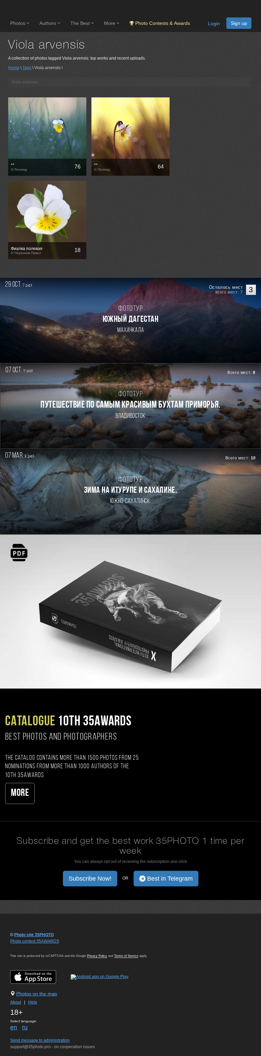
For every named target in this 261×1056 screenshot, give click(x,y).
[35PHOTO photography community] (36, 9)
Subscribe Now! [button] (90, 878)
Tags (26, 67)
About (15, 1002)
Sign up (239, 23)
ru (25, 1027)
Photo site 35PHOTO (34, 934)
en (13, 1027)
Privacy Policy (97, 956)
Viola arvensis (25, 82)
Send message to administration (40, 1040)
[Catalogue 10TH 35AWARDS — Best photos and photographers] (130, 611)
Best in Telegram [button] (169, 878)
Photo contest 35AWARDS (34, 941)
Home (13, 67)
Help (32, 1002)
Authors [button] (48, 23)
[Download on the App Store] (40, 976)
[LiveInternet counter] (25, 947)
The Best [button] (80, 23)
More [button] (110, 23)
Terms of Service (126, 956)
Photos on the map (36, 993)
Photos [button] (18, 23)
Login (214, 23)
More (20, 793)
